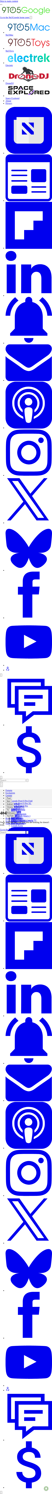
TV (8, 810)
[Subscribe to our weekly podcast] (29, 1148)
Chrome (10, 807)
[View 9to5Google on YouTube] (29, 1385)
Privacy (9, 103)
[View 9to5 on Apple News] (29, 873)
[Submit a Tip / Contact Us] (29, 725)
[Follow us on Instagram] (29, 1195)
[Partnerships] (29, 772)
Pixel (9, 798)
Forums (9, 790)
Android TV (16, 815)
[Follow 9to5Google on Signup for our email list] (29, 1100)
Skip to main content (9, 1)
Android (10, 804)
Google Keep (17, 825)
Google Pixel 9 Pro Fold (21, 801)
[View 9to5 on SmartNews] (29, 921)
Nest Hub (15, 804)
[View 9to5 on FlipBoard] (29, 968)
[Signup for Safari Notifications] (29, 1063)
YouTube (10, 816)
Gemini (9, 795)
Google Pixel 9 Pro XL (21, 803)
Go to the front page (9, 829)
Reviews (9, 818)
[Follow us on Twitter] (29, 1243)
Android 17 (16, 807)
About (8, 101)
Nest (8, 801)
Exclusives (10, 793)
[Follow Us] (8, 1390)
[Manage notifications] (46, 1488)
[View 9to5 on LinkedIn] (29, 1016)
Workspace (11, 813)
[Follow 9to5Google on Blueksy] (29, 1290)
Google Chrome (18, 810)
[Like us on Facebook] (29, 1338)
